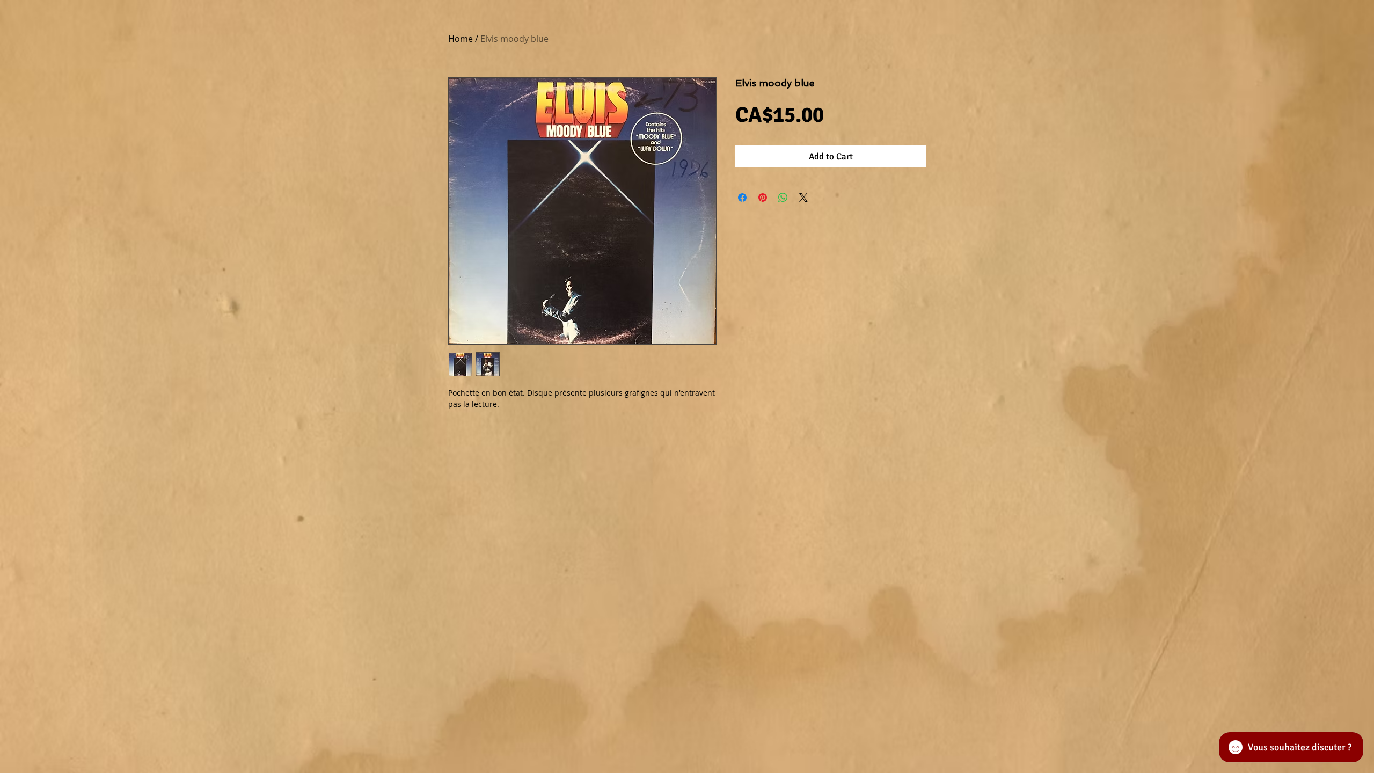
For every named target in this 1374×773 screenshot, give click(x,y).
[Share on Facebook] (742, 197)
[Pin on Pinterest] (762, 197)
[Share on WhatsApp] (783, 197)
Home (460, 39)
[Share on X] (803, 197)
